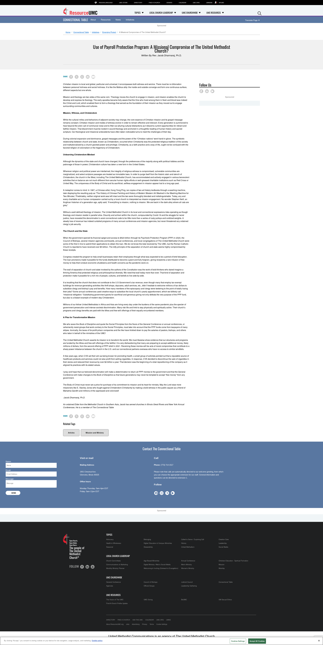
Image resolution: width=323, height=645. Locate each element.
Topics (109, 534)
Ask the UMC (137, 620)
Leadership (223, 543)
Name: (8, 461)
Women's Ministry (187, 568)
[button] (259, 12)
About (93, 19)
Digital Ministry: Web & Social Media (157, 564)
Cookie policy (97, 640)
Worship (222, 568)
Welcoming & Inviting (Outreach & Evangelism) (161, 568)
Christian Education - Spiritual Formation (233, 560)
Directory (138, 3)
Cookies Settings (238, 641)
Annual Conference (188, 560)
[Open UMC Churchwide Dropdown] (200, 12)
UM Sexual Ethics (225, 599)
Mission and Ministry (95, 432)
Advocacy (110, 539)
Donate (169, 3)
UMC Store (123, 3)
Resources (106, 19)
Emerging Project (109, 32)
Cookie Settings (161, 624)
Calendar (182, 3)
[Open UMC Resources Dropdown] (223, 12)
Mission (221, 564)
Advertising (136, 624)
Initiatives (130, 19)
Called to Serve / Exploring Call (192, 539)
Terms (152, 624)
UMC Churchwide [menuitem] (190, 12)
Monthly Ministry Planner (115, 568)
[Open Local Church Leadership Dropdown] (175, 12)
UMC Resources (113, 595)
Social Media (223, 547)
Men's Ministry (186, 564)
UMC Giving (148, 599)
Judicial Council (187, 582)
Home (68, 32)
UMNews (209, 3)
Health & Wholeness (113, 543)
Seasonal (109, 547)
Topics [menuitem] (137, 12)
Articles (71, 432)
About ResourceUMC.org (115, 624)
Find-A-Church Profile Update (117, 603)
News (118, 19)
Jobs (127, 624)
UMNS (168, 620)
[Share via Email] (93, 77)
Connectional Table (75, 20)
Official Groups (149, 586)
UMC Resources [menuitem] (213, 12)
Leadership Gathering (189, 586)
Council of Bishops (150, 582)
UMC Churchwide (114, 577)
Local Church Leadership (118, 556)
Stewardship (148, 547)
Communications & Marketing (117, 564)
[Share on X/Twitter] (76, 77)
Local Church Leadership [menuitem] (161, 12)
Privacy (144, 624)
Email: (8, 470)
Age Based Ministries (151, 560)
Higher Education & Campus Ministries (158, 543)
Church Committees (113, 560)
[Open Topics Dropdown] (143, 12)
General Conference (113, 582)
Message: (10, 479)
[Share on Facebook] (71, 77)
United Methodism (187, 547)
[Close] (319, 640)
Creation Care (224, 539)
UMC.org (196, 3)
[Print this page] (88, 77)
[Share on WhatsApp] (82, 77)
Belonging (147, 539)
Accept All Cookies (257, 641)
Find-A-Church (154, 3)
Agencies (109, 586)
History (183, 543)
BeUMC (184, 599)
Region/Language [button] (106, 3)
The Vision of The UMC (114, 599)
